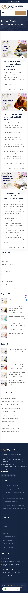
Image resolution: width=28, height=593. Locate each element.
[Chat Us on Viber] (26, 297)
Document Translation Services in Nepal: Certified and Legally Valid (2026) (17, 382)
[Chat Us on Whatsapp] (26, 292)
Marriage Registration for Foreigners (13, 505)
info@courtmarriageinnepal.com (13, 561)
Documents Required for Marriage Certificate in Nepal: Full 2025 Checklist (14, 195)
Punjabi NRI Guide (8, 543)
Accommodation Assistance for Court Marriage (12, 493)
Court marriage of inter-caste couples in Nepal (16, 334)
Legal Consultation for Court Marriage (14, 498)
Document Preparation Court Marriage (12, 401)
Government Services (7, 278)
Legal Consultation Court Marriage (11, 408)
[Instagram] (14, 2)
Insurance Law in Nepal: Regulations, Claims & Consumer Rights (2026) (18, 358)
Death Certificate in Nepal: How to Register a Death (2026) (17, 373)
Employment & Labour (7, 281)
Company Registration (7, 425)
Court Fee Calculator (9, 547)
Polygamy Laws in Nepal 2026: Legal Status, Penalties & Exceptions (18, 300)
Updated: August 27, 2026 (16, 302)
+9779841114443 (7, 558)
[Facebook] (9, 2)
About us (5, 522)
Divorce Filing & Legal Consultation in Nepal (13, 510)
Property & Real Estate (7, 284)
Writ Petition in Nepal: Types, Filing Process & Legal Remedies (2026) (17, 350)
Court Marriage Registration (9, 398)
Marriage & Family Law (8, 258)
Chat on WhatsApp (12, 589)
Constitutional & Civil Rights (9, 288)
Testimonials (6, 533)
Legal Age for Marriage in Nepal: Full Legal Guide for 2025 (14, 117)
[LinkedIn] (16, 2)
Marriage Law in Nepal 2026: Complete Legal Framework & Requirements (12, 65)
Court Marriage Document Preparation (14, 489)
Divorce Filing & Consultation (9, 418)
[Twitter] (12, 2)
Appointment (20, 13)
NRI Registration (7, 540)
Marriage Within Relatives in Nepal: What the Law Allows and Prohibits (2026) (17, 325)
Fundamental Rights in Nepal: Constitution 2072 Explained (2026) (17, 365)
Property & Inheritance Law (9, 421)
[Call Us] (26, 300)
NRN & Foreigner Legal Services (10, 428)
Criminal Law (5, 274)
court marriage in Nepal (8, 466)
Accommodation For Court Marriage (11, 405)
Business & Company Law (8, 264)
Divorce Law (4, 261)
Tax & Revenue (5, 271)
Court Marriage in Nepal (8, 411)
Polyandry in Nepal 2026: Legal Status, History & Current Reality (17, 317)
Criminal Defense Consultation (10, 431)
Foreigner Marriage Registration (10, 415)
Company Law (5, 268)
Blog (4, 529)
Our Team (5, 526)
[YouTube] (19, 2)
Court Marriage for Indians (10, 536)
